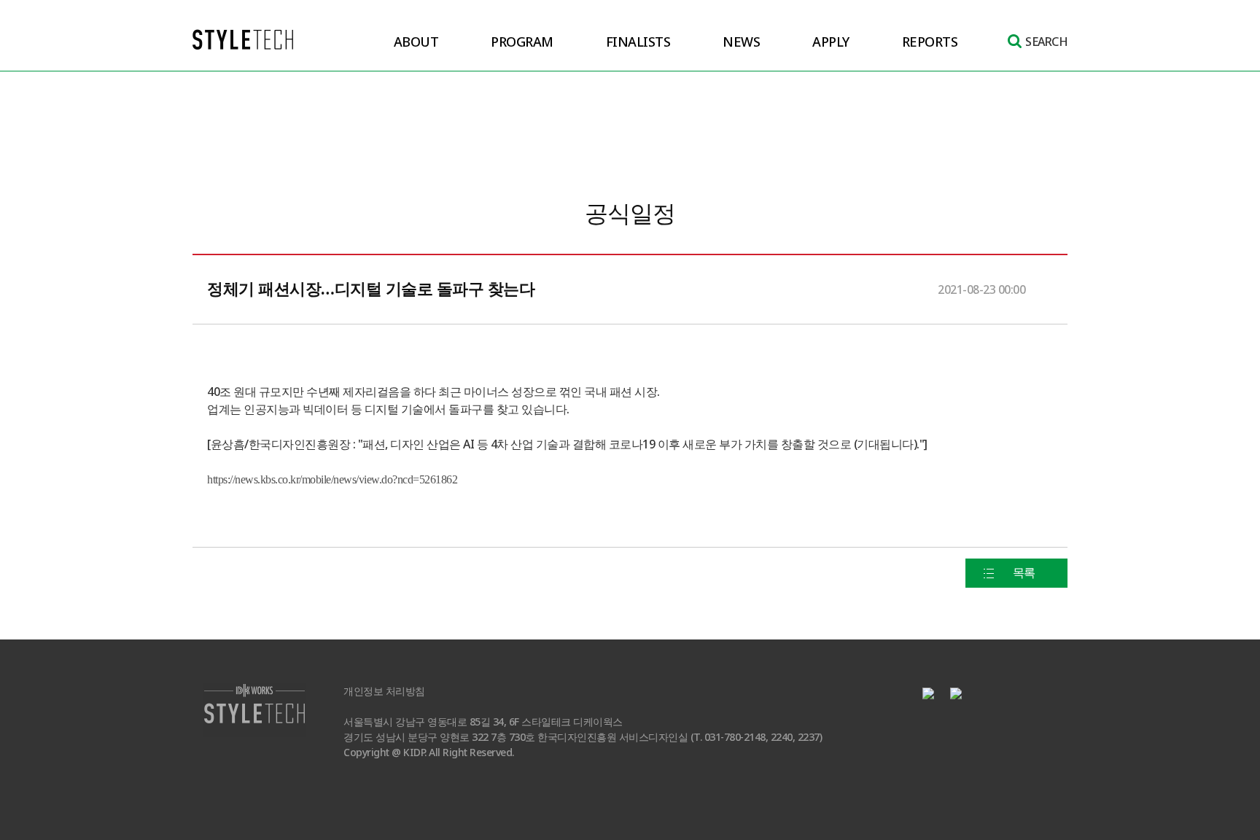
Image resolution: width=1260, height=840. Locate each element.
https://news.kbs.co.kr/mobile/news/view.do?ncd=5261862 (332, 479)
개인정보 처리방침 (384, 691)
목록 (1024, 573)
